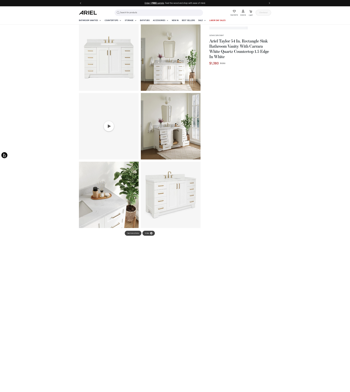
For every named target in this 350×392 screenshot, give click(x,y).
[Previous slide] (80, 3)
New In (175, 20)
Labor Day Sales (217, 20)
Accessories (159, 20)
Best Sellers (188, 20)
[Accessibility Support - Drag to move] (4, 155)
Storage (129, 20)
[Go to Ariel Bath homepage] (88, 13)
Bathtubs (145, 20)
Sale (200, 20)
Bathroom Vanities (88, 20)
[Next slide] (269, 3)
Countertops (111, 20)
